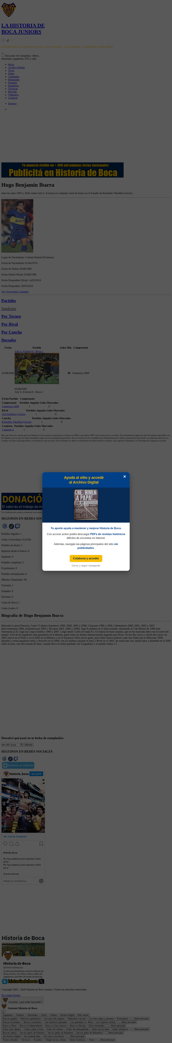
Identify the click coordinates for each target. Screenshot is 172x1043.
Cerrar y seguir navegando (86, 565)
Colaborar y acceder (86, 558)
